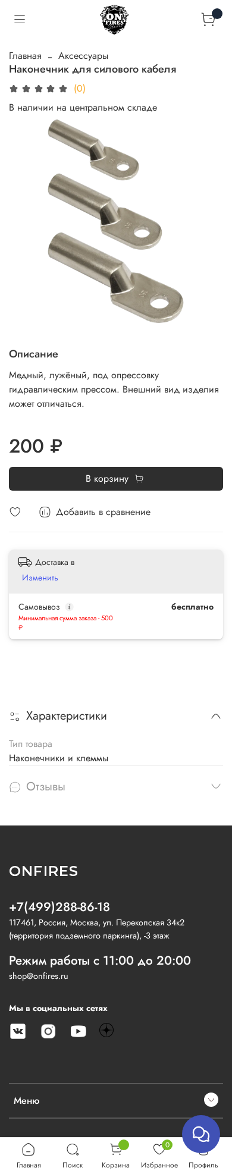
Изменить (40, 577)
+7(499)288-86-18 (59, 907)
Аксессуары (83, 55)
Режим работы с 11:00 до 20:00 (100, 960)
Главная (25, 55)
